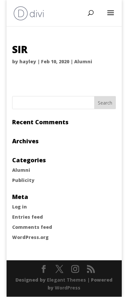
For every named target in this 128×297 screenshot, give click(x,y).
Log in (19, 207)
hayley (27, 61)
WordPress (67, 288)
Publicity (23, 180)
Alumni (83, 61)
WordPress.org (30, 237)
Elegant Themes (66, 280)
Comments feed (32, 227)
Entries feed (27, 217)
